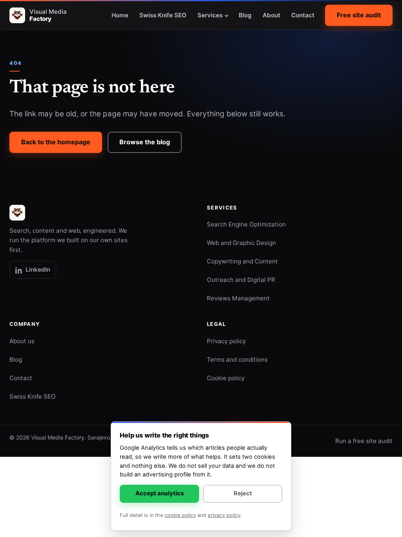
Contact (302, 15)
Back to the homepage (55, 142)
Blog (245, 15)
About (271, 15)
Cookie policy (226, 378)
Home (119, 15)
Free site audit (359, 15)
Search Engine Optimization (246, 224)
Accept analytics (159, 493)
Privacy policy (226, 341)
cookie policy (180, 515)
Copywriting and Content (242, 261)
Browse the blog (144, 142)
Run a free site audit (364, 441)
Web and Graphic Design (241, 242)
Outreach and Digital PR (241, 279)
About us (22, 341)
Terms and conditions (237, 359)
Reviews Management (238, 298)
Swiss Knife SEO (162, 15)
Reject (243, 493)
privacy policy (224, 515)
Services (210, 15)
